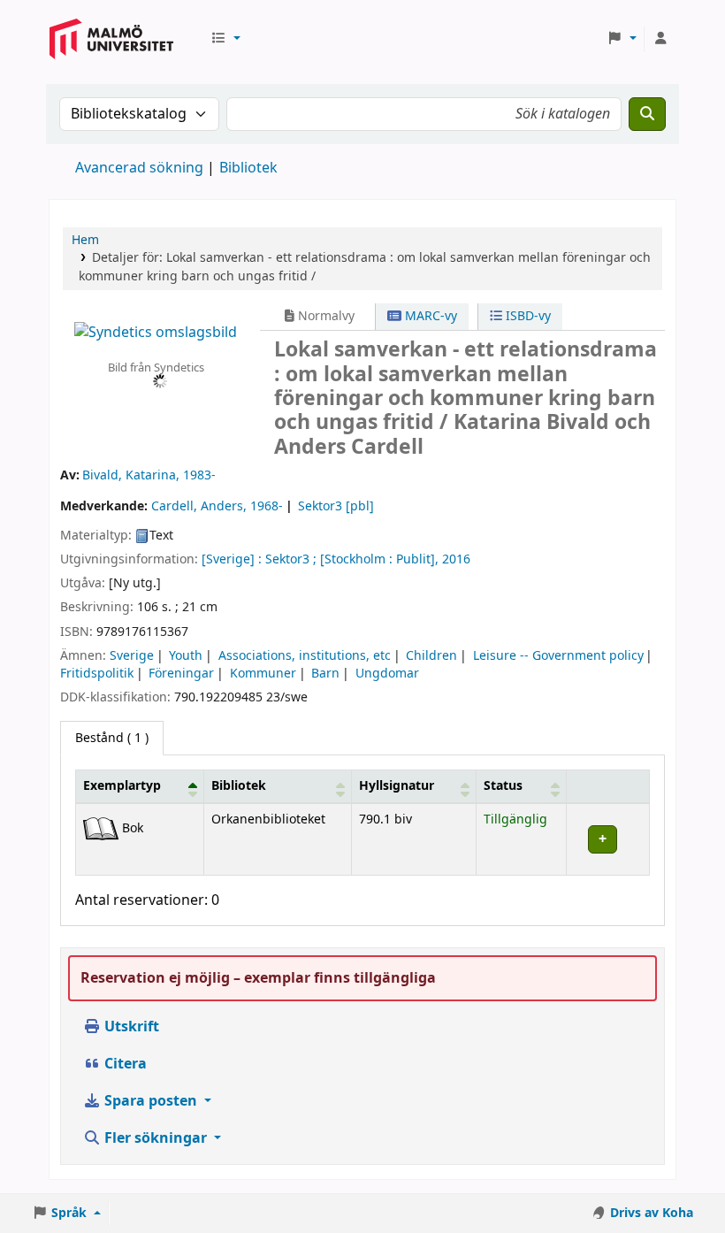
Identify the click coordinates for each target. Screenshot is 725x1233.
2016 (456, 559)
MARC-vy (429, 316)
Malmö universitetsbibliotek (111, 55)
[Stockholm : (356, 559)
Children (431, 656)
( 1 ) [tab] (112, 738)
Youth (185, 656)
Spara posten (151, 1101)
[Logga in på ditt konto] (660, 39)
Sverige (132, 656)
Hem (85, 240)
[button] (225, 39)
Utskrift (130, 1027)
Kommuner (263, 673)
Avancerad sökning (139, 168)
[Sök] (647, 114)
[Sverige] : (232, 559)
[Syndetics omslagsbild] (156, 332)
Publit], (417, 559)
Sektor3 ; (291, 559)
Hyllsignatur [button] (396, 786)
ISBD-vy (526, 316)
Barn (325, 673)
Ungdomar (387, 673)
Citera (124, 1064)
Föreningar (181, 673)
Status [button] (503, 786)
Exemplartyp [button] (122, 786)
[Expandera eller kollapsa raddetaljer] (607, 839)
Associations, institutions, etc (304, 656)
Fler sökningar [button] (155, 1138)
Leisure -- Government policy (558, 656)
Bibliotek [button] (238, 786)
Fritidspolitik (97, 673)
